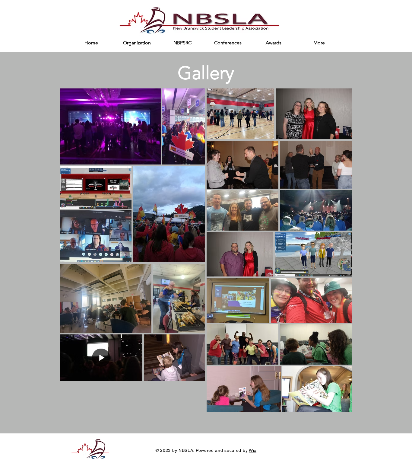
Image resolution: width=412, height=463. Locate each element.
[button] (137, 44)
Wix (252, 450)
